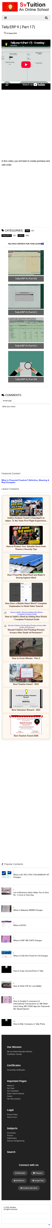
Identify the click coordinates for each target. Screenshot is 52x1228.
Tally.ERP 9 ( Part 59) (26, 379)
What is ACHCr (19, 925)
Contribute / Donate (14, 1054)
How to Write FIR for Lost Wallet (27, 986)
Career (9, 1096)
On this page (7, 400)
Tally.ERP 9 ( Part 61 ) (26, 346)
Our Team (10, 1088)
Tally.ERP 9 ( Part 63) (26, 278)
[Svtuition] (26, 11)
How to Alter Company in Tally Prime (29, 1024)
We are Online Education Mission (19, 1052)
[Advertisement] (24, 124)
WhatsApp (21, 1173)
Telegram (38, 1173)
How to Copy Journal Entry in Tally (28, 971)
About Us (10, 1086)
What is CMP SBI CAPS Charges (27, 940)
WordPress (20, 1181)
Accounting (11, 1133)
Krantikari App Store (29, 1188)
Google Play (39, 1181)
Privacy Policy (12, 1115)
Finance (10, 1136)
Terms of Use (12, 1117)
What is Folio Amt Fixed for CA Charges (30, 956)
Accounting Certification (16, 1070)
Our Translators (13, 1091)
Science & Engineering (15, 1141)
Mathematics (12, 1138)
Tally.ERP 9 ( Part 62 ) (26, 312)
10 (14, 1021)
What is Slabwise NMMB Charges (28, 910)
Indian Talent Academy (15, 1094)
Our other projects (14, 1099)
